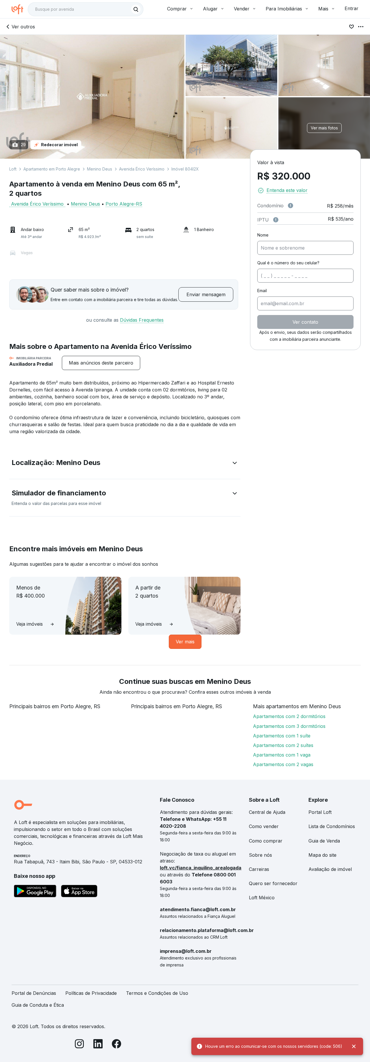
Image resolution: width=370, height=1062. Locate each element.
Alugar (210, 9)
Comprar (177, 9)
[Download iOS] (79, 892)
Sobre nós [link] (260, 855)
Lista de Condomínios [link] (331, 826)
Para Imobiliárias (284, 9)
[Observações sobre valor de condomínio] (290, 205)
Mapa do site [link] (322, 855)
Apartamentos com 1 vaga (281, 755)
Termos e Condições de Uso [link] (157, 993)
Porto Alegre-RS (124, 204)
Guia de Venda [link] (324, 841)
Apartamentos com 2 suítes (283, 745)
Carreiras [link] (259, 869)
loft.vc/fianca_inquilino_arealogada (200, 868)
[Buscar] (135, 9)
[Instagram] (79, 1044)
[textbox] (85, 9)
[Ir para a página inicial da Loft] (20, 9)
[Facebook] (116, 1044)
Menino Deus (99, 168)
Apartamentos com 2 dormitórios (289, 716)
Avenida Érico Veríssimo (141, 168)
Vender (241, 9)
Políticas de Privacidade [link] (91, 993)
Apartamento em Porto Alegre (51, 168)
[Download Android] (35, 892)
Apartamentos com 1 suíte (281, 736)
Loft (12, 168)
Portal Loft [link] (320, 812)
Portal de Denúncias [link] (34, 993)
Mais (323, 9)
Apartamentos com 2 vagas (283, 764)
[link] (101, 363)
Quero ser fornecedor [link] (273, 883)
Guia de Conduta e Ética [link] (38, 1005)
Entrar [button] (351, 8)
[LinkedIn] (98, 1044)
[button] (124, 464)
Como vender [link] (264, 826)
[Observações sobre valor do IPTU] (275, 219)
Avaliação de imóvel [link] (330, 869)
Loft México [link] (262, 897)
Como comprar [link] (265, 841)
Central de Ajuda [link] (267, 812)
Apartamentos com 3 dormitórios (289, 726)
